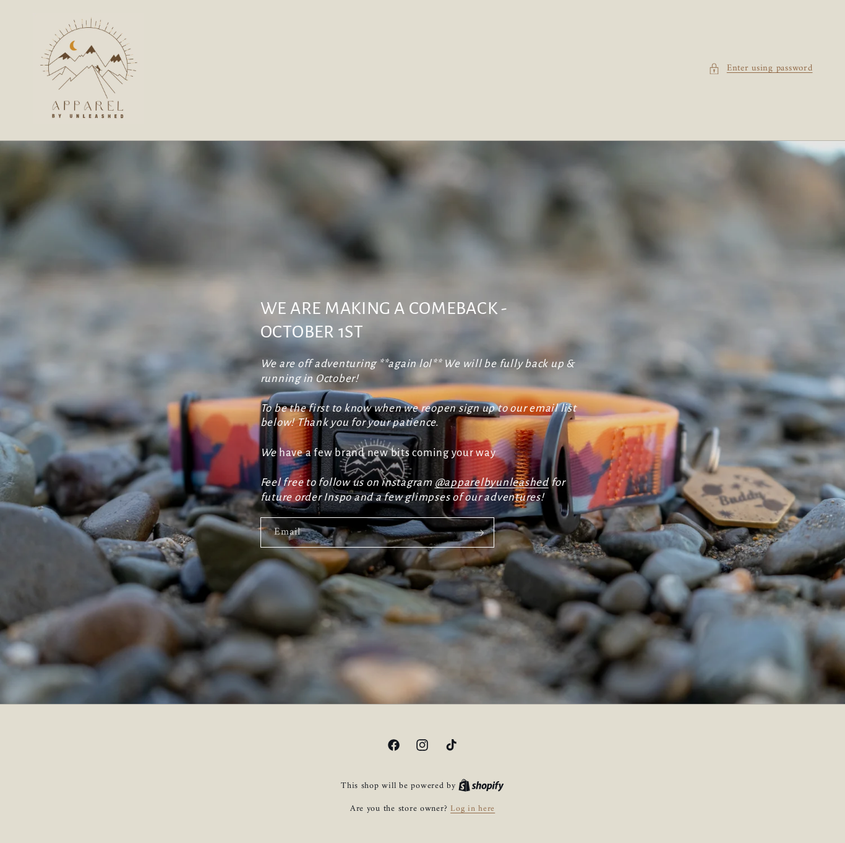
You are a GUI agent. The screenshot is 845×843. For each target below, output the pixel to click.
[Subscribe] (479, 532)
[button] (760, 69)
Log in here (472, 809)
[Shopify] (481, 786)
